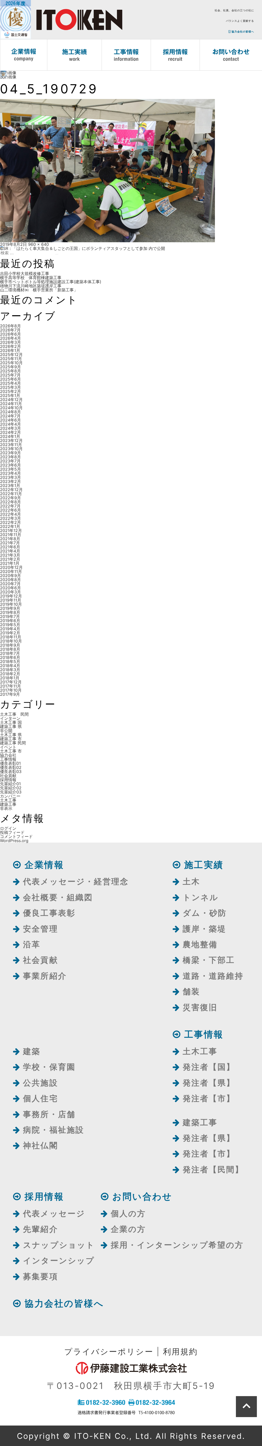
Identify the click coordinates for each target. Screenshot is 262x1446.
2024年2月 (10, 432)
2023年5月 (10, 469)
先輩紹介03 (10, 791)
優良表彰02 (10, 767)
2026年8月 (10, 325)
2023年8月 (10, 456)
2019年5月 (10, 624)
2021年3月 (10, 555)
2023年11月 (11, 444)
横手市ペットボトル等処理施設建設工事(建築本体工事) (50, 281)
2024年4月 (10, 424)
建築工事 (8, 804)
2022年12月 (11, 489)
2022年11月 (11, 493)
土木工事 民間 (14, 714)
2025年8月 (10, 370)
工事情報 (8, 759)
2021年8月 (10, 538)
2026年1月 (10, 350)
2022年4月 (10, 514)
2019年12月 (11, 596)
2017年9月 (10, 694)
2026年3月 (10, 342)
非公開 (6, 730)
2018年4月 (10, 665)
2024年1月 (10, 436)
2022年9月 (10, 497)
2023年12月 (11, 440)
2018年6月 (10, 657)
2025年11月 (11, 358)
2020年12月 (11, 567)
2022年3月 (10, 518)
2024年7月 (10, 415)
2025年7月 (10, 375)
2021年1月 (9, 563)
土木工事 (8, 800)
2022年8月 (10, 501)
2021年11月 (10, 534)
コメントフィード (16, 836)
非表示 (6, 808)
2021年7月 (10, 542)
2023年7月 (10, 460)
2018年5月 (10, 661)
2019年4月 (10, 628)
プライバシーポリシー (109, 1351)
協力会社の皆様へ (242, 31)
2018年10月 (11, 641)
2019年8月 (10, 612)
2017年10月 (11, 690)
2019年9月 (10, 608)
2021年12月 (11, 530)
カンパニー (10, 796)
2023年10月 (11, 448)
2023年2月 (10, 481)
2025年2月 (10, 391)
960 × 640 (38, 244)
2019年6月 (10, 620)
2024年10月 (11, 407)
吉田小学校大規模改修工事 (24, 273)
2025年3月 (10, 387)
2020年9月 (10, 575)
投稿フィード (12, 832)
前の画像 (8, 72)
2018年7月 (10, 653)
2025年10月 (11, 362)
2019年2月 (10, 632)
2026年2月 (10, 346)
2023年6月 (10, 465)
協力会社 (8, 755)
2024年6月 (10, 420)
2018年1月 (9, 677)
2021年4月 (10, 551)
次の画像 (8, 76)
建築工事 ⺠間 (13, 742)
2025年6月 (10, 379)
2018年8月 (10, 649)
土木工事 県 (11, 734)
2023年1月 (10, 485)
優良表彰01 (10, 763)
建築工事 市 (11, 738)
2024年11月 (11, 403)
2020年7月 (10, 583)
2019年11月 (10, 600)
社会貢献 (8, 775)
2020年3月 (10, 591)
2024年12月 (11, 399)
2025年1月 (10, 395)
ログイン (8, 828)
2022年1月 (10, 526)
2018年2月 (10, 673)
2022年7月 (10, 506)
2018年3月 (10, 669)
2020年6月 (10, 587)
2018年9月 (10, 645)
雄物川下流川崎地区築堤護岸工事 (30, 285)
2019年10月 (11, 604)
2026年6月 (10, 334)
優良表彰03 (10, 771)
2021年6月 (10, 546)
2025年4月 (10, 383)
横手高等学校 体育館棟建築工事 (30, 277)
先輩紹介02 (10, 787)
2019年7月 (10, 616)
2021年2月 (10, 559)
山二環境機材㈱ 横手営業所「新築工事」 (39, 289)
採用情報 (8, 779)
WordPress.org (14, 840)
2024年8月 (10, 411)
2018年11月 (10, 636)
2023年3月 (10, 477)
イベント (8, 746)
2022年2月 (10, 522)
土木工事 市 (11, 751)
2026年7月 (10, 330)
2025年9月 (10, 366)
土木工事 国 (11, 722)
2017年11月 (10, 686)
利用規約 (180, 1351)
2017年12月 (11, 682)
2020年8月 (10, 579)
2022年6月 (10, 510)
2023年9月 (10, 452)
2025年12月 (11, 354)
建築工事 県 (11, 726)
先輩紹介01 (10, 783)
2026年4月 (10, 338)
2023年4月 (10, 473)
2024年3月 (10, 428)
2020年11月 (11, 571)
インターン (10, 718)
